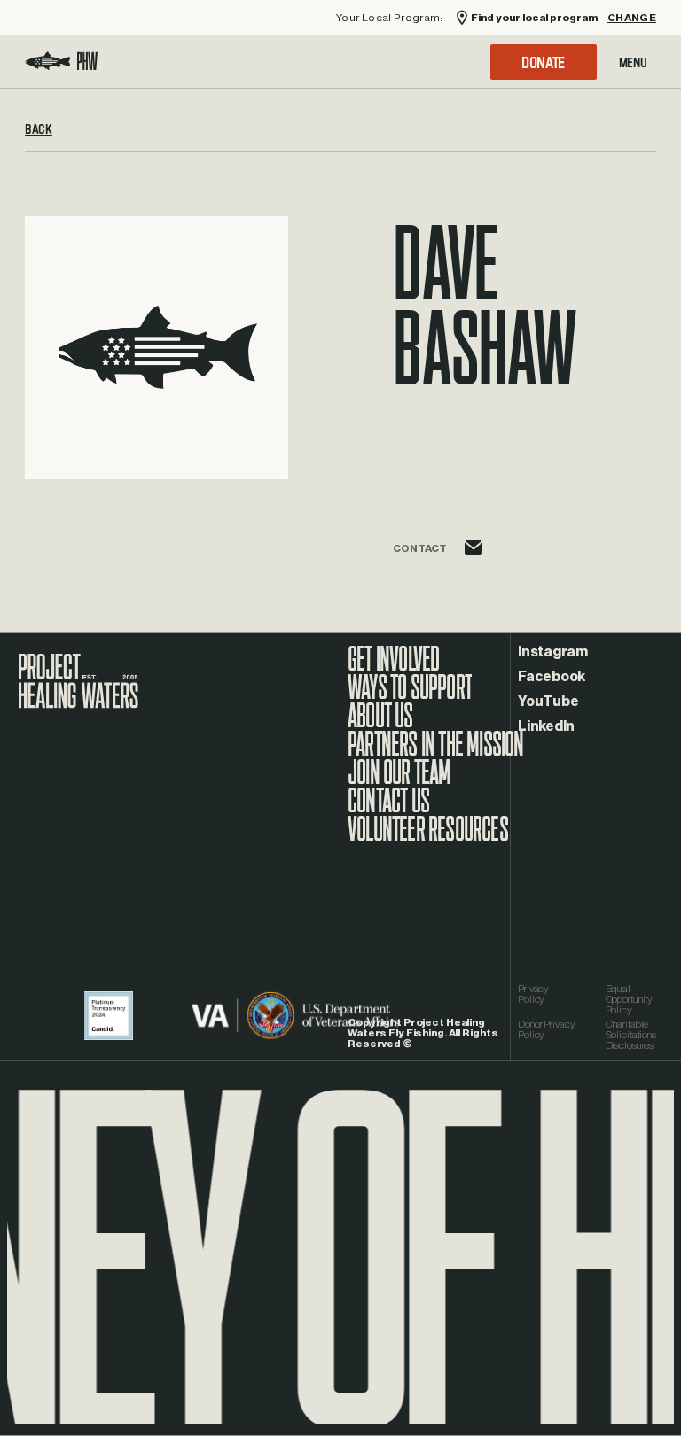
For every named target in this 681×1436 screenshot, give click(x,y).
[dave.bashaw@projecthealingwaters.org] (473, 562)
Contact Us (388, 809)
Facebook (551, 677)
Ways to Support (410, 696)
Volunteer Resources (428, 838)
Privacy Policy (533, 994)
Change (631, 18)
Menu (633, 62)
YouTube (548, 701)
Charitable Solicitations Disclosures (631, 1035)
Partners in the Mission (436, 753)
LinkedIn (546, 726)
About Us (380, 724)
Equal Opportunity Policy (630, 999)
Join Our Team (399, 781)
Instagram (553, 652)
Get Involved (393, 667)
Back (38, 135)
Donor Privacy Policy (546, 1029)
